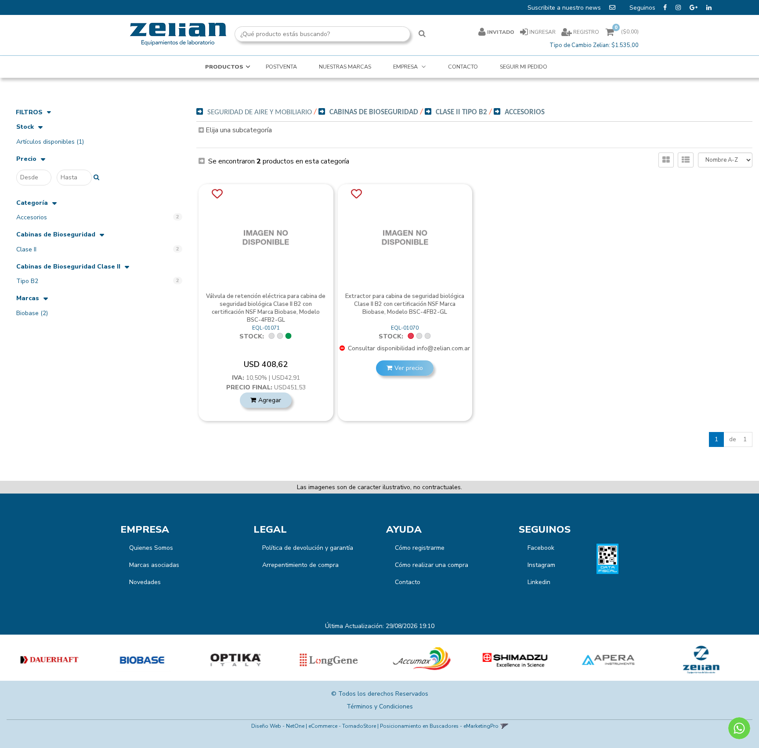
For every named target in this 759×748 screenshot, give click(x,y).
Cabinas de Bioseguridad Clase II (68, 267)
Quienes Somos (151, 548)
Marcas (27, 298)
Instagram (541, 565)
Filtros (29, 112)
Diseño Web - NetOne (277, 726)
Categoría (32, 203)
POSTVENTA (281, 66)
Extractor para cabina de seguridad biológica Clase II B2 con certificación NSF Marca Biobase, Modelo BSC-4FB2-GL (404, 304)
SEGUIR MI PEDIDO (523, 66)
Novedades (145, 582)
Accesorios (525, 112)
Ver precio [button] (408, 368)
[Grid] (666, 160)
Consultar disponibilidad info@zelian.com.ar (408, 348)
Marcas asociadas (154, 565)
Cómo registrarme (420, 548)
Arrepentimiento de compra (300, 565)
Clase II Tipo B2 (461, 112)
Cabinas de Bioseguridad (55, 235)
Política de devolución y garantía (307, 548)
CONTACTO (463, 66)
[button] (504, 726)
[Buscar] (422, 34)
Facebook (541, 548)
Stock (25, 127)
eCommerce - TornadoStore (342, 726)
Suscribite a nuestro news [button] (565, 8)
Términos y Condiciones (380, 706)
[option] (46, 659)
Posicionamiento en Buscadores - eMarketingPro (439, 726)
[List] (686, 160)
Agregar (269, 400)
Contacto (407, 582)
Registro (585, 32)
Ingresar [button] (542, 32)
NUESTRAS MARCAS (345, 66)
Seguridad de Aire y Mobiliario (259, 112)
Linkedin (539, 582)
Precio (26, 159)
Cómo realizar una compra (431, 565)
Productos (224, 66)
